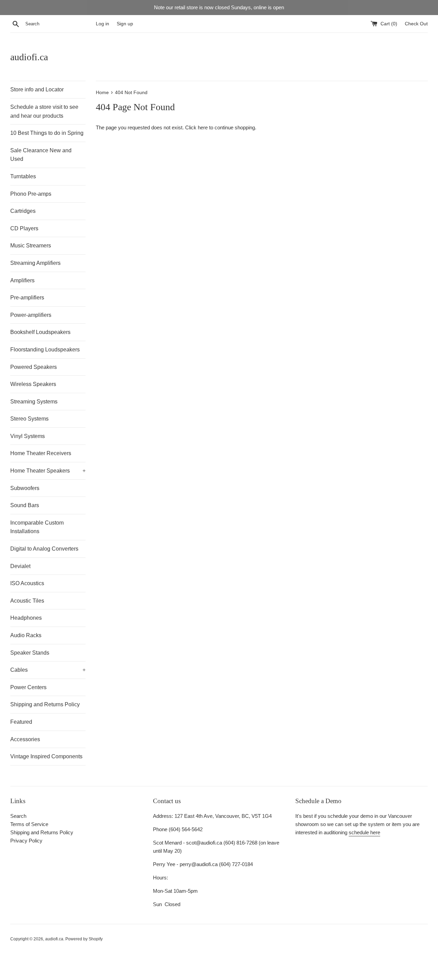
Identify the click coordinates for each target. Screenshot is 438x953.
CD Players (24, 228)
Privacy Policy (26, 840)
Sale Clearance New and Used (41, 154)
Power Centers (28, 687)
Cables (48, 670)
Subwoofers (24, 488)
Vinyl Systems (27, 436)
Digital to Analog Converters (44, 549)
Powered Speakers (33, 367)
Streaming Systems (33, 401)
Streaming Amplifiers (35, 263)
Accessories (25, 739)
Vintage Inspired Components (46, 756)
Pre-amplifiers (27, 297)
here (203, 127)
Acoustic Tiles (27, 601)
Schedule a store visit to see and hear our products (44, 111)
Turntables (23, 176)
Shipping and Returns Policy (45, 704)
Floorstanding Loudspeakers (45, 349)
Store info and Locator (37, 89)
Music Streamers (30, 245)
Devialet (20, 566)
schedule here (364, 832)
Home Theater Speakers (48, 471)
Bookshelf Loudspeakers (40, 332)
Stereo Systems (29, 419)
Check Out (416, 23)
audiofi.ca (29, 57)
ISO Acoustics (27, 583)
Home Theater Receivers (40, 453)
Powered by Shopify (84, 939)
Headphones (26, 618)
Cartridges (23, 211)
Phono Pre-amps (30, 194)
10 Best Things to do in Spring (46, 133)
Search (18, 816)
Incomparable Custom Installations (37, 527)
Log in (102, 23)
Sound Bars (24, 505)
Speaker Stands (29, 653)
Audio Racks (25, 635)
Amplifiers (22, 280)
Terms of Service (29, 824)
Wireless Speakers (33, 384)
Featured (21, 722)
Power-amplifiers (30, 315)
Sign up (125, 23)
